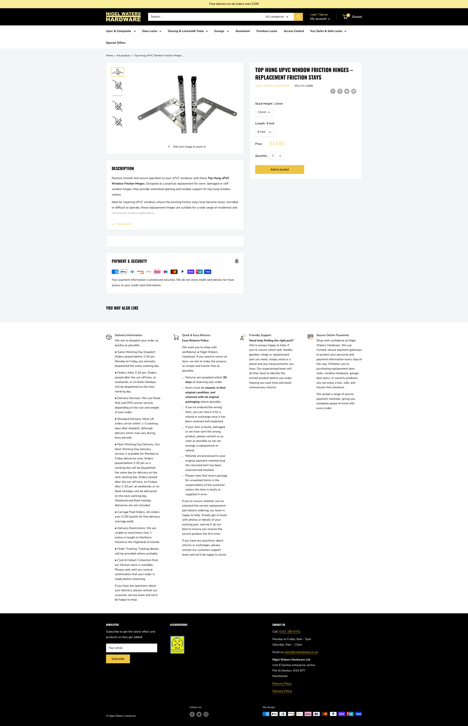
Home (109, 55)
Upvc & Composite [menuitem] (119, 31)
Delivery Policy (282, 691)
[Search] (298, 17)
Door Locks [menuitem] (149, 31)
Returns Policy (282, 684)
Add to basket (279, 170)
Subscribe (118, 659)
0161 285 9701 (290, 632)
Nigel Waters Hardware (272, 86)
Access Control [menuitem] (294, 31)
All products (124, 55)
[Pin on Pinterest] (339, 91)
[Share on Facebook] (332, 91)
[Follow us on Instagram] (206, 714)
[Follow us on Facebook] (192, 714)
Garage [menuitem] (219, 31)
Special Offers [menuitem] (116, 43)
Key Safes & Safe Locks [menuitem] (326, 31)
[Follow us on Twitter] (199, 714)
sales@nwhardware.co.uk (301, 652)
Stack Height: (269, 104)
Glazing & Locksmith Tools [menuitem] (186, 31)
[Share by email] (353, 91)
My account (318, 19)
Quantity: (261, 156)
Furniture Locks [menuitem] (266, 31)
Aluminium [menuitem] (242, 31)
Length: (264, 123)
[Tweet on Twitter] (346, 91)
